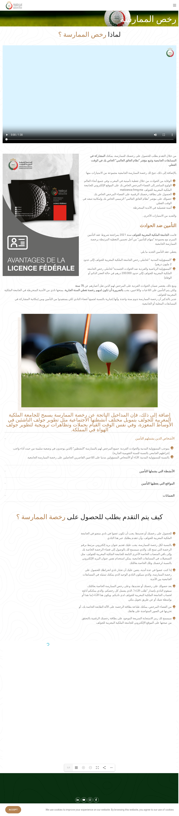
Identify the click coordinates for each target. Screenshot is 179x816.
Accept (13, 809)
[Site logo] (14, 5)
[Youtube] (84, 800)
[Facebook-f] (96, 800)
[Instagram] (90, 800)
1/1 (68, 767)
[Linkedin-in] (77, 800)
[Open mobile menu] (174, 5)
